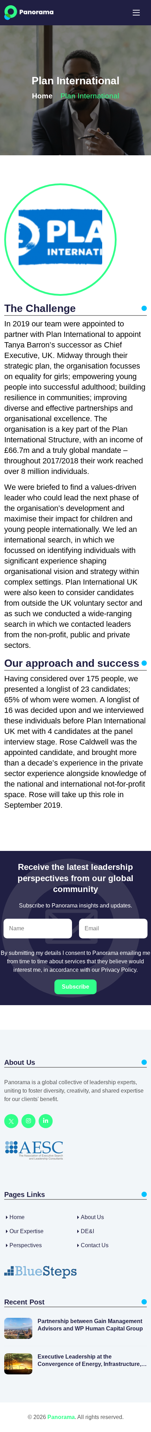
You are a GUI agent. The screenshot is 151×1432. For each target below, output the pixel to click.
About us (92, 1217)
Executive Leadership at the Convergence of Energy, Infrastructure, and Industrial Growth (89, 1361)
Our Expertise (26, 1231)
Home (42, 96)
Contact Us (95, 1245)
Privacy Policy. (119, 970)
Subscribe (75, 987)
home (17, 1217)
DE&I (87, 1231)
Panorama (61, 1417)
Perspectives (25, 1245)
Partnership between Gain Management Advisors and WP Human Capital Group (90, 1325)
